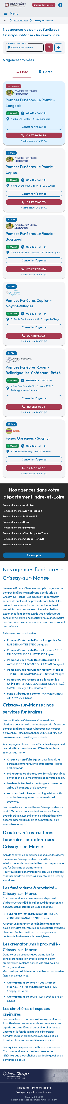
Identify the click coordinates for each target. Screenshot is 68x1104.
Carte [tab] (48, 72)
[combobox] (26, 47)
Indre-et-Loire (21, 20)
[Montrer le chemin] (5, 20)
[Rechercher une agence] (49, 47)
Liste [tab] (24, 72)
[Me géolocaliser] (58, 47)
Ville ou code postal (16, 43)
